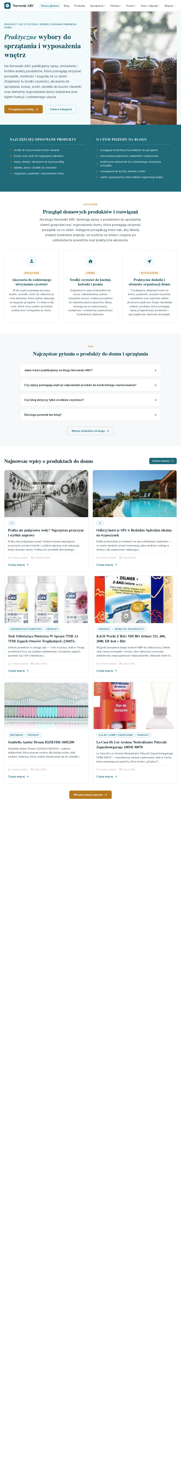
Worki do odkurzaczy (129, 629)
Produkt (52, 629)
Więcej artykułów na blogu (88, 430)
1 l (11, 523)
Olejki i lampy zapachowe (116, 735)
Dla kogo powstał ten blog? (43, 414)
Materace (16, 735)
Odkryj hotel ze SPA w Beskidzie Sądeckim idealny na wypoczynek (134, 533)
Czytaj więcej (16, 564)
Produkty (79, 5)
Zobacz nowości (161, 461)
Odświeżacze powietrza (26, 629)
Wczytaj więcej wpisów (88, 794)
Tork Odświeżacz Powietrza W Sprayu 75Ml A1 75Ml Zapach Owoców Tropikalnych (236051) (43, 639)
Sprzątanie (96, 5)
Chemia (114, 5)
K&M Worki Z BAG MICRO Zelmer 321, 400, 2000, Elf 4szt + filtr (130, 639)
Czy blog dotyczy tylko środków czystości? (54, 400)
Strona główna (50, 5)
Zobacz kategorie (61, 109)
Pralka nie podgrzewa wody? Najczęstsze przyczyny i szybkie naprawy (46, 533)
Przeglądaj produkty (21, 109)
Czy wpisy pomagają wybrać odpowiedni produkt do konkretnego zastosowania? (80, 385)
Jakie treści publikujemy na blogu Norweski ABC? (58, 370)
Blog (66, 5)
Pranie (130, 5)
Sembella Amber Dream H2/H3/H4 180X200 (41, 742)
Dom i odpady (149, 5)
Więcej (169, 5)
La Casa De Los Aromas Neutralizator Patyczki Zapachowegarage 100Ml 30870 (131, 745)
